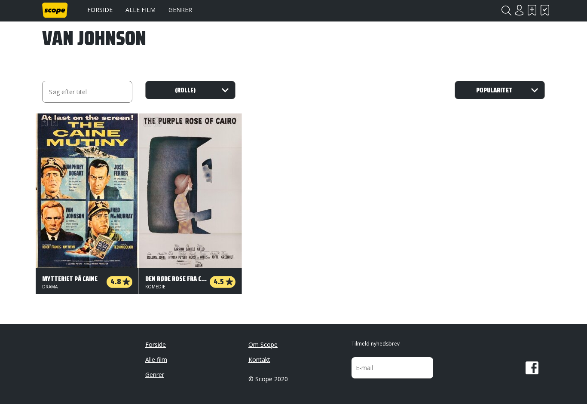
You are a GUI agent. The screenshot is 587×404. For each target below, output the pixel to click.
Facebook (532, 367)
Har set (544, 10)
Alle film (140, 10)
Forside (100, 10)
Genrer (180, 10)
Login (519, 10)
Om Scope (263, 344)
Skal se (532, 10)
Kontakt (259, 359)
